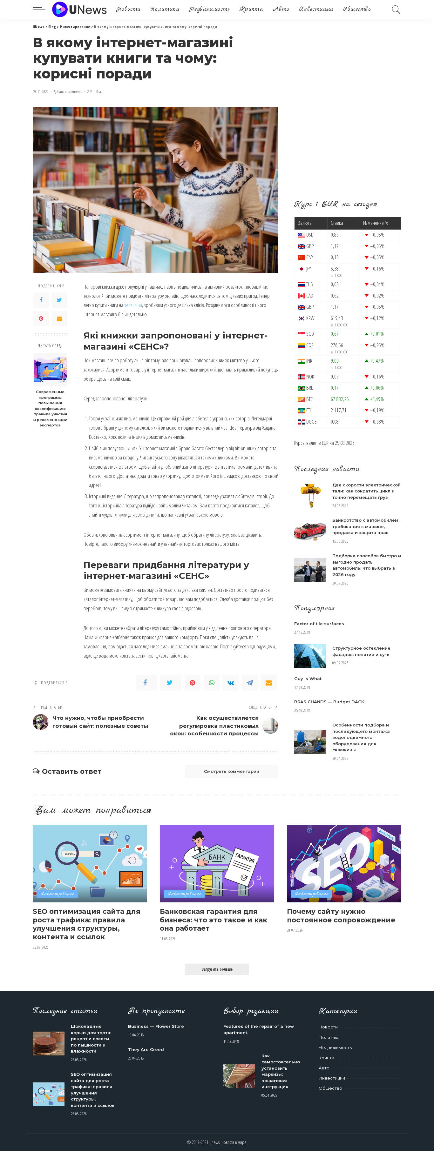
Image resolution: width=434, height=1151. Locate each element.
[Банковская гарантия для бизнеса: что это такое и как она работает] (217, 863)
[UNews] (79, 9)
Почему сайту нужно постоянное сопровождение (341, 915)
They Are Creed (146, 1049)
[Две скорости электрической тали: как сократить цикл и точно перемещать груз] (310, 496)
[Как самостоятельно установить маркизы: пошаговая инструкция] (239, 1076)
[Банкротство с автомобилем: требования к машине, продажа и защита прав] (310, 531)
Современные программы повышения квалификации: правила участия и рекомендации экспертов (50, 409)
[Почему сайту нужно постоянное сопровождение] (344, 863)
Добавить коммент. (68, 92)
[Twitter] (59, 300)
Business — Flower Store (156, 1026)
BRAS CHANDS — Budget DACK (329, 701)
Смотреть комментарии (231, 771)
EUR (325, 442)
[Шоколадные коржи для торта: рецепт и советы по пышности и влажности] (48, 1043)
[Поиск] (396, 9)
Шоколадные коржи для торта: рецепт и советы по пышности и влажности (91, 1039)
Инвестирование (57, 894)
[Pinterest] (41, 318)
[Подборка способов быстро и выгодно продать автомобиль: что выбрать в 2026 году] (310, 570)
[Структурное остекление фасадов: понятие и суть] (310, 656)
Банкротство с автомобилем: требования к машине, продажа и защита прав (365, 526)
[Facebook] (41, 300)
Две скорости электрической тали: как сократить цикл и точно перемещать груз (366, 491)
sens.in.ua (133, 305)
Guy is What (308, 678)
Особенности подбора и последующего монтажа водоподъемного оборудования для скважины (361, 737)
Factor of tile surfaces (319, 623)
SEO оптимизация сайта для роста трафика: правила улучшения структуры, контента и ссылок (86, 924)
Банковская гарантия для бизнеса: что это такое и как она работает (213, 919)
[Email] (59, 318)
